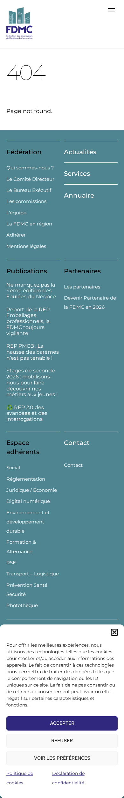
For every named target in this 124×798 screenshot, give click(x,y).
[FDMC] (19, 36)
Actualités (80, 152)
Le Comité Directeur (30, 179)
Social (13, 468)
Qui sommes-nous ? (30, 168)
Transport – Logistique (32, 574)
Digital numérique (28, 501)
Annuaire (79, 195)
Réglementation (25, 479)
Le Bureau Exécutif (28, 190)
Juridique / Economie (31, 490)
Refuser (62, 740)
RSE (11, 563)
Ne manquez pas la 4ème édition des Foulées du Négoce (31, 291)
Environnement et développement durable (28, 522)
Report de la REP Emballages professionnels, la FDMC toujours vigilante (28, 321)
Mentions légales (26, 246)
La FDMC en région (29, 224)
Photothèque (22, 605)
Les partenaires (82, 287)
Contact (76, 442)
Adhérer (16, 235)
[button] (114, 632)
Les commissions (26, 201)
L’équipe (16, 213)
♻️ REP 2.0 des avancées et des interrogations (26, 413)
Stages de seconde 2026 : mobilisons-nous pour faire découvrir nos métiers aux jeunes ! (32, 382)
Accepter (62, 723)
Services (77, 173)
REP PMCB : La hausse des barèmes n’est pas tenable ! (32, 352)
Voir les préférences (62, 758)
